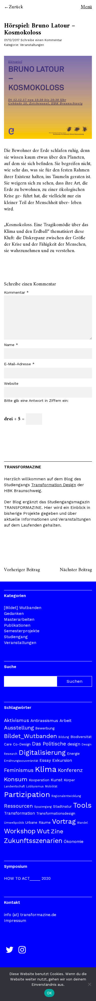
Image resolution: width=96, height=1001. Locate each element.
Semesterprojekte (21, 631)
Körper (69, 780)
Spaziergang (43, 806)
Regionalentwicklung (66, 796)
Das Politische (49, 744)
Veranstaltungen (32, 45)
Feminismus (19, 770)
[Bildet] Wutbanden (22, 607)
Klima (46, 769)
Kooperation (39, 780)
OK (49, 993)
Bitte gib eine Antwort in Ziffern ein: (36, 400)
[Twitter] (9, 949)
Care (8, 744)
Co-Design (22, 744)
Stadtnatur (62, 806)
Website (11, 383)
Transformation (19, 813)
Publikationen (17, 625)
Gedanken (14, 613)
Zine (57, 831)
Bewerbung (44, 728)
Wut (43, 831)
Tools (82, 805)
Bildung (63, 737)
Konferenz (70, 770)
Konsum (15, 779)
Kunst (56, 780)
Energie (73, 754)
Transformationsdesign (55, 813)
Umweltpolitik (14, 823)
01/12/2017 (11, 40)
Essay (45, 760)
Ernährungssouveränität (21, 761)
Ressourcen (18, 806)
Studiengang (16, 636)
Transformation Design (53, 484)
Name (11, 345)
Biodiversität (81, 737)
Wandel (82, 823)
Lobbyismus (35, 786)
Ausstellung (19, 727)
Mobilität (51, 786)
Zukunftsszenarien (33, 841)
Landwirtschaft (14, 786)
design (73, 744)
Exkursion (62, 760)
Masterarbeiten (19, 619)
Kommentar (16, 292)
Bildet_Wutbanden (30, 735)
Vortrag (64, 821)
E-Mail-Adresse (19, 364)
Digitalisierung (42, 752)
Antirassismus (44, 720)
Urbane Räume (38, 823)
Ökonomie (73, 841)
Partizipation (27, 794)
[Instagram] (22, 949)
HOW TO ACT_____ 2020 (27, 878)
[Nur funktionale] (89, 984)
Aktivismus (16, 720)
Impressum (15, 920)
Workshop (19, 831)
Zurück (16, 7)
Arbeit (65, 720)
